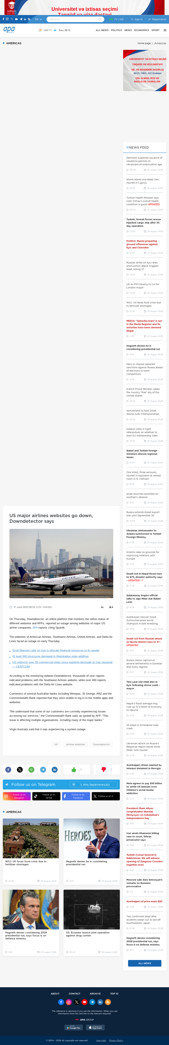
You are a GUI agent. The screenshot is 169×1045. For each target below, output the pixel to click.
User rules (101, 1040)
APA (35, 627)
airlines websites (75, 744)
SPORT (156, 30)
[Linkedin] (25, 19)
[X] (12, 19)
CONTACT (74, 993)
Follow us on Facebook (78, 796)
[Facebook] (3, 19)
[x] (77, 1002)
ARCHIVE (95, 993)
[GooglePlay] (73, 1028)
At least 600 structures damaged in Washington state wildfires (50, 656)
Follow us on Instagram (19, 796)
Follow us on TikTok (49, 796)
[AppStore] (95, 1028)
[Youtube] (16, 19)
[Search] (100, 19)
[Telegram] (21, 19)
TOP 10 (114, 993)
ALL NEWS (102, 30)
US (56, 744)
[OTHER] (164, 30)
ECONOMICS (141, 30)
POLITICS (116, 30)
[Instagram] (7, 19)
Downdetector (101, 744)
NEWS (128, 30)
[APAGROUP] (84, 1020)
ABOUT (55, 993)
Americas (160, 43)
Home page (144, 43)
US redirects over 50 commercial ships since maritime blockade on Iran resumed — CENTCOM (62, 664)
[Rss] (29, 19)
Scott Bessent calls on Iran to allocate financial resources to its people (55, 650)
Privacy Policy (116, 1040)
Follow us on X (105, 796)
